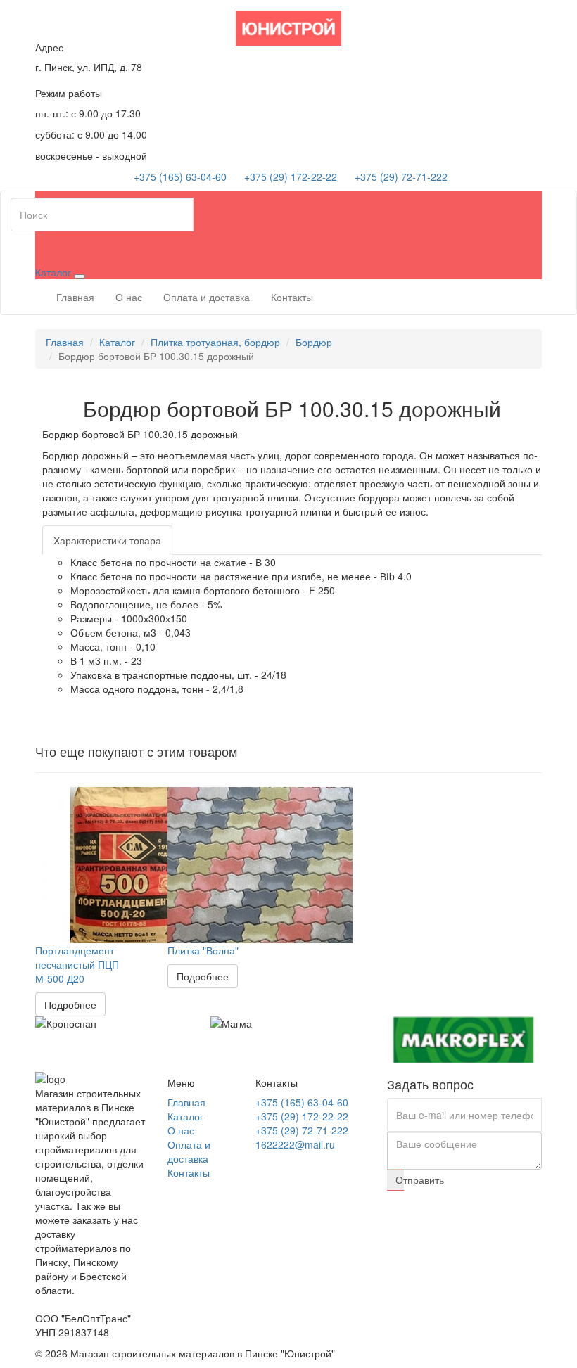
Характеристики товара (107, 540)
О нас (128, 297)
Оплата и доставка (206, 297)
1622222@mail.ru (295, 1144)
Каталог (117, 342)
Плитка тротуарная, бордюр (215, 342)
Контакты (292, 297)
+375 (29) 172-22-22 (290, 177)
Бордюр (314, 342)
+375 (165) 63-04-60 (180, 177)
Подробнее (70, 1004)
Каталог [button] (54, 272)
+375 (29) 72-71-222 (401, 177)
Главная (75, 297)
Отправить (399, 1179)
